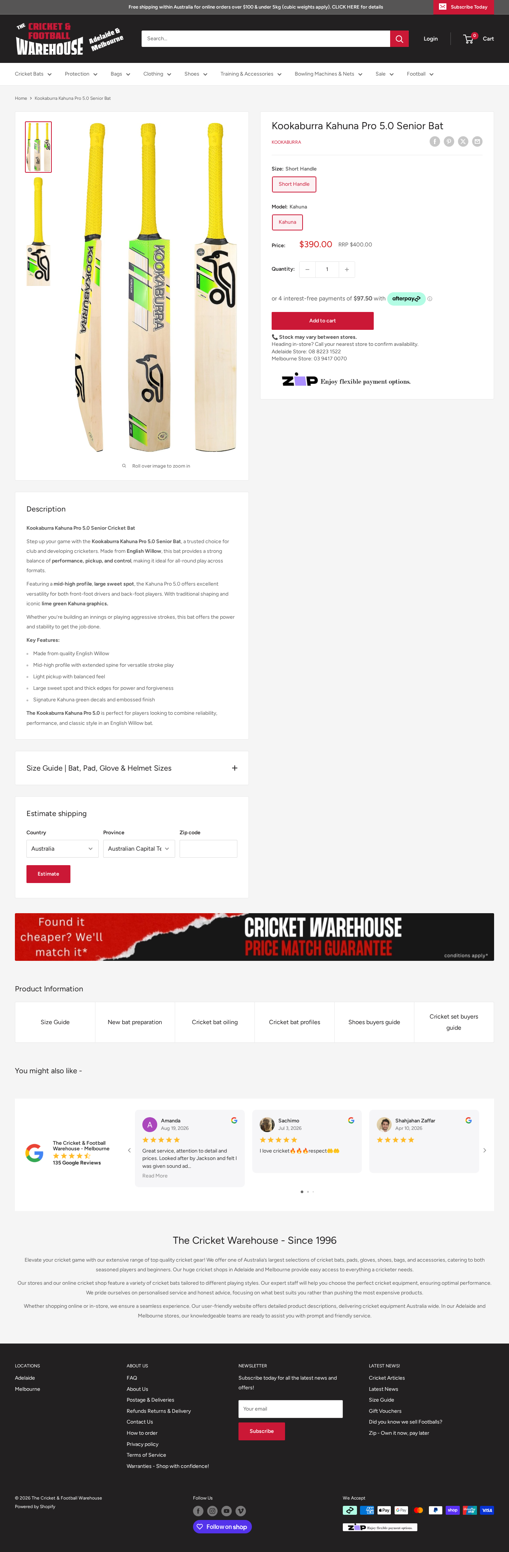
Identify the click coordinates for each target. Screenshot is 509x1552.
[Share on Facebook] (435, 141)
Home (21, 98)
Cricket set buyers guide (454, 1022)
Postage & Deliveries (150, 1400)
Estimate (48, 874)
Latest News (383, 1389)
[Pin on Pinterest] (449, 141)
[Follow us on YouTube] (226, 1511)
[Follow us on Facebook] (198, 1511)
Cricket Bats (29, 74)
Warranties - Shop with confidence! (168, 1466)
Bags (116, 74)
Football (416, 74)
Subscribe (262, 1431)
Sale (381, 74)
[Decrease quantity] (307, 269)
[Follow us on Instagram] (212, 1511)
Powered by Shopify (35, 1506)
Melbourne (27, 1389)
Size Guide (55, 1022)
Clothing (153, 74)
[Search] (399, 39)
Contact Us (140, 1422)
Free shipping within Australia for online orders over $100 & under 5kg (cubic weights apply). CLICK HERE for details (256, 7)
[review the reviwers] (234, 1122)
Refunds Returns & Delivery (159, 1411)
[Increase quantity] (347, 269)
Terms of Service (146, 1455)
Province (113, 832)
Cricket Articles (387, 1378)
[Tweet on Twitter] (463, 141)
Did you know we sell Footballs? (405, 1422)
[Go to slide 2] (308, 1192)
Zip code (190, 832)
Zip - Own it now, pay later (399, 1433)
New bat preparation (135, 1022)
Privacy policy (142, 1444)
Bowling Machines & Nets (324, 74)
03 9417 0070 (330, 359)
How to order (142, 1433)
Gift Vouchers (385, 1411)
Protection (77, 74)
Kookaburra (286, 142)
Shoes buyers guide (374, 1022)
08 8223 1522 (325, 351)
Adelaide (25, 1378)
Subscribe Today (469, 7)
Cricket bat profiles (294, 1022)
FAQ (132, 1378)
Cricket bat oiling (215, 1022)
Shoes (191, 74)
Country (36, 832)
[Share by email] (477, 141)
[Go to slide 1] (302, 1192)
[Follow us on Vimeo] (240, 1511)
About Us (137, 1389)
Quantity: (283, 269)
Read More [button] (155, 1176)
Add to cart (322, 321)
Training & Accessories (247, 74)
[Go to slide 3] (313, 1191)
